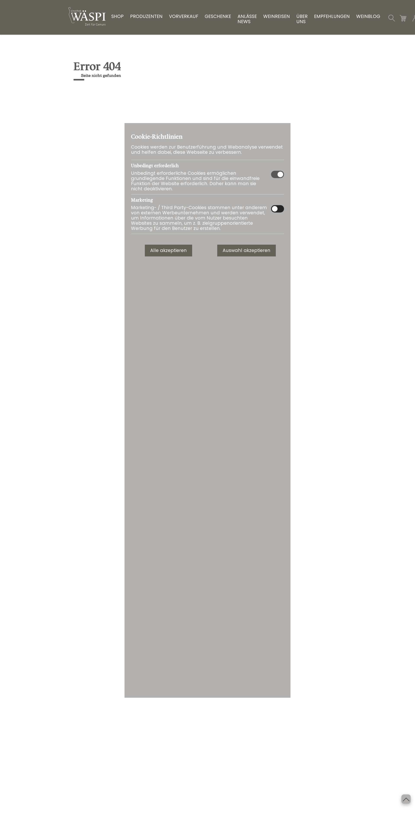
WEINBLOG (368, 16)
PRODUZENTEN (146, 16)
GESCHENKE (218, 16)
